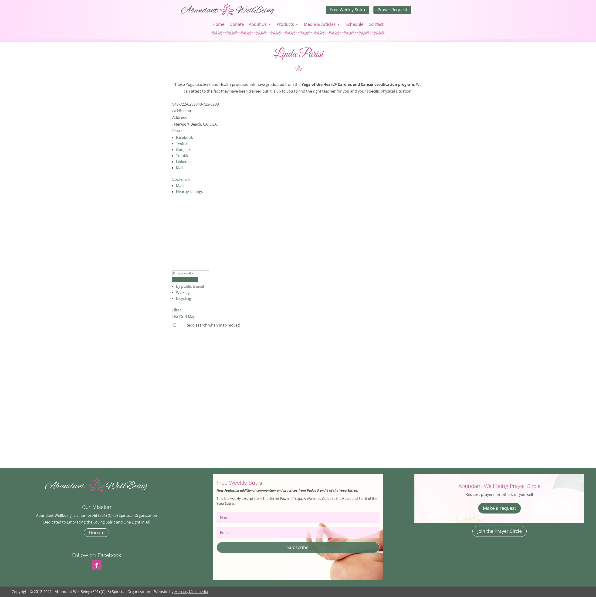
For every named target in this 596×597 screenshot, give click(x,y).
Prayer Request (392, 9)
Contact (376, 25)
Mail (179, 167)
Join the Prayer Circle (499, 531)
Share (177, 130)
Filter (176, 310)
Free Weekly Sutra (347, 9)
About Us (258, 25)
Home (218, 25)
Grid (183, 316)
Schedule (354, 25)
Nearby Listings (189, 191)
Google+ (183, 149)
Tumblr (182, 155)
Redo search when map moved (213, 325)
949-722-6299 (207, 104)
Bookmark (181, 179)
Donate (237, 25)
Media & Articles (320, 25)
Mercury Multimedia (191, 591)
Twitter (182, 143)
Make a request (499, 508)
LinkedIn (183, 161)
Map (180, 185)
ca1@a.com (182, 110)
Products (285, 25)
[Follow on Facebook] (97, 565)
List (175, 316)
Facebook (184, 137)
